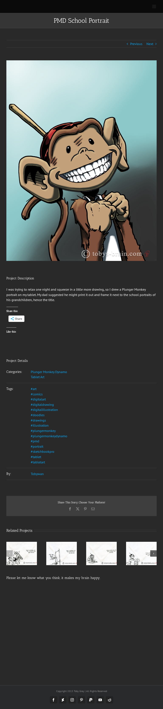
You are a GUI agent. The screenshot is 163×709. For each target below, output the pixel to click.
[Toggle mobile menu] (154, 6)
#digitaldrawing (42, 404)
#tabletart (38, 462)
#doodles (38, 415)
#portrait (37, 446)
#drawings (38, 420)
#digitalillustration (44, 410)
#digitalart (38, 399)
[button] (9, 553)
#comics (37, 394)
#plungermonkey (43, 431)
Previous (136, 44)
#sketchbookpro (42, 451)
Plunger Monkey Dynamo (49, 372)
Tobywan (37, 474)
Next (149, 44)
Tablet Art (37, 377)
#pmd (35, 441)
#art (34, 389)
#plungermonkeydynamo (49, 436)
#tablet (36, 457)
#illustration (40, 425)
